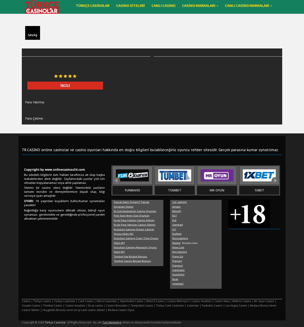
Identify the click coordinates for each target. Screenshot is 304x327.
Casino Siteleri (130, 5)
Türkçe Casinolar (92, 5)
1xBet (259, 190)
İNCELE (65, 85)
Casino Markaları (199, 5)
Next (275, 180)
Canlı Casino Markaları (247, 5)
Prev (116, 180)
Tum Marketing (111, 322)
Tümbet (174, 190)
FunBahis (132, 190)
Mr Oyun (217, 190)
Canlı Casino (163, 5)
